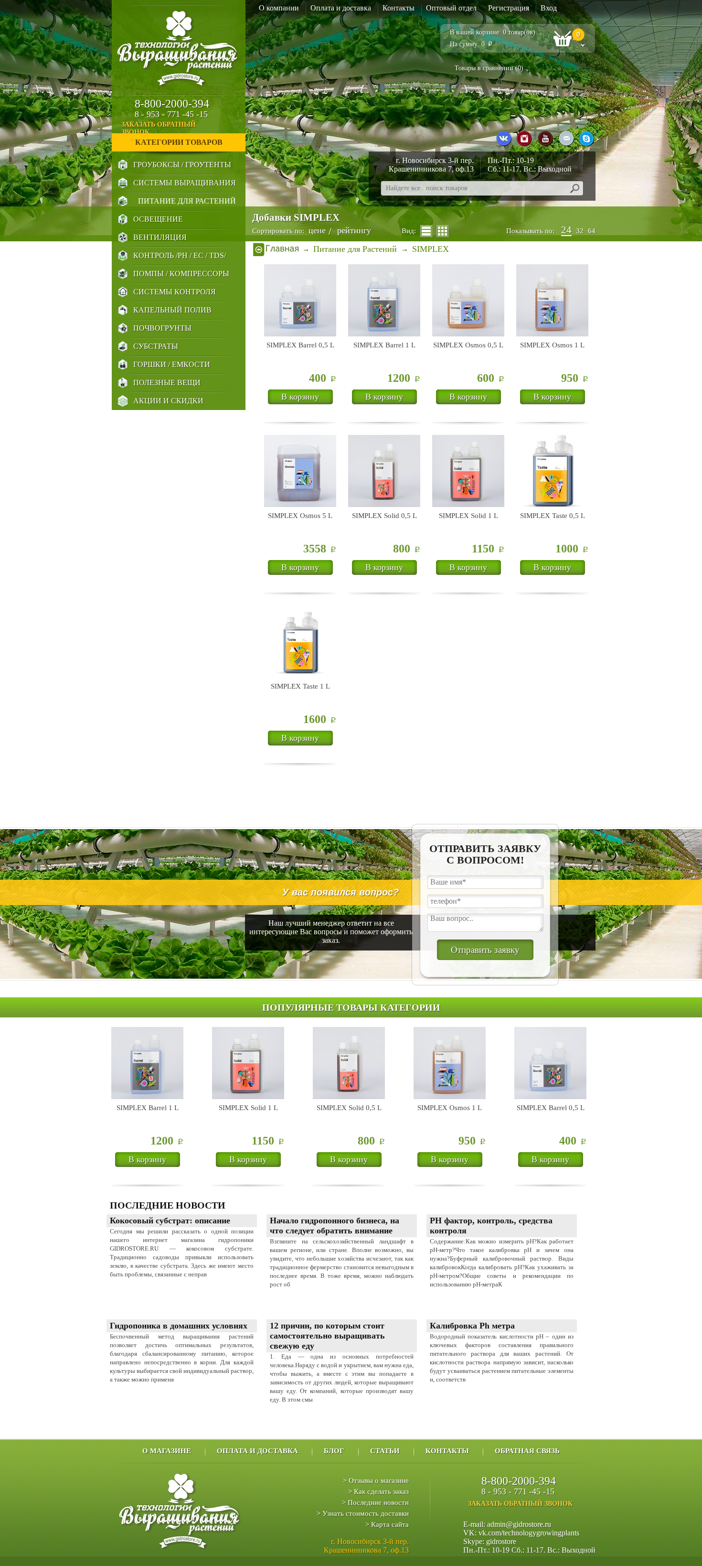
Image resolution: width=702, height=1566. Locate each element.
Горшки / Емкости (171, 364)
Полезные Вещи (167, 382)
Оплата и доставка (340, 8)
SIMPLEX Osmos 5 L (300, 515)
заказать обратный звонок (158, 128)
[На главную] (276, 249)
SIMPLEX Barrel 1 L (384, 345)
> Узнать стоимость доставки (363, 1513)
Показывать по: (530, 231)
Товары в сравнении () (489, 68)
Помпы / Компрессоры (181, 274)
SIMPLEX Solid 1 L (468, 515)
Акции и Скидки (168, 401)
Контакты (399, 8)
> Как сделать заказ (378, 1491)
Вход (549, 8)
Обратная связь (527, 1451)
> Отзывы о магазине (376, 1480)
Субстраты (155, 346)
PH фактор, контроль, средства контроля (491, 1225)
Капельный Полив (172, 310)
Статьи (385, 1451)
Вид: (409, 231)
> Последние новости (375, 1502)
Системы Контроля (174, 292)
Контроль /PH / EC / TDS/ (179, 255)
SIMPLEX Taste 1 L (300, 686)
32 (580, 231)
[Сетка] (442, 231)
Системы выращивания (184, 183)
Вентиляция (160, 237)
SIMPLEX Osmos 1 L (552, 345)
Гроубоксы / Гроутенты (182, 165)
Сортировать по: (278, 231)
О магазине (166, 1451)
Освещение (158, 219)
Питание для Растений (187, 201)
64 (592, 231)
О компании (279, 8)
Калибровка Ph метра (472, 1325)
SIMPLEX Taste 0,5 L (552, 515)
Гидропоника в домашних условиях (178, 1325)
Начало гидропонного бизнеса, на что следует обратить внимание (334, 1225)
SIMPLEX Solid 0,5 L (384, 515)
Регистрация (508, 8)
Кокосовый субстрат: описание (170, 1220)
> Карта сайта (387, 1524)
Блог (334, 1451)
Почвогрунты (162, 328)
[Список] (426, 231)
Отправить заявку (485, 950)
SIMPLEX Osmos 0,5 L (468, 345)
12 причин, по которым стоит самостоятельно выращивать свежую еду (327, 1335)
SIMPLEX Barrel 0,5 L (300, 345)
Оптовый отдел (451, 8)
